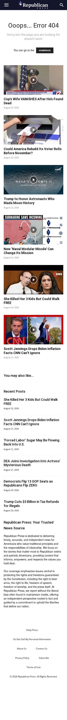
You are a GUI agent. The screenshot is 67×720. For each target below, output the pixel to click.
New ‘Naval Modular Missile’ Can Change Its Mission (29, 251)
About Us (21, 648)
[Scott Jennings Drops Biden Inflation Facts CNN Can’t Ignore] (33, 329)
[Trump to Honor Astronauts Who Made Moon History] (33, 179)
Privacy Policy (22, 657)
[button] (6, 5)
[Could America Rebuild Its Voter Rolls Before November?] (33, 130)
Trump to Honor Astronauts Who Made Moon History (29, 201)
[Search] (62, 5)
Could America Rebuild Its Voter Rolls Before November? (33, 151)
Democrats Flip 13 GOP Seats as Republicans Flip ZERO (28, 483)
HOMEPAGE (45, 50)
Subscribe (44, 657)
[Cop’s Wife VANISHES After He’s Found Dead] (33, 80)
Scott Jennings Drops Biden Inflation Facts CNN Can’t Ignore (32, 351)
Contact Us (41, 648)
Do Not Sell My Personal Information (32, 639)
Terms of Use (34, 667)
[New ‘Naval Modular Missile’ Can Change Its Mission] (33, 230)
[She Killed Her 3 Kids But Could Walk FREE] (33, 279)
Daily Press (32, 630)
